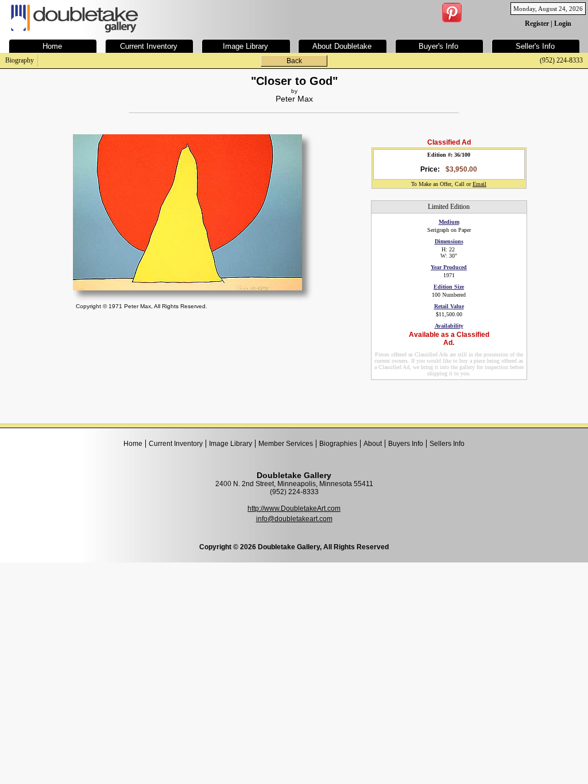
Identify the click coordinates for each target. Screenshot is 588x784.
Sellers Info (447, 444)
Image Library (230, 444)
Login (562, 24)
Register (537, 24)
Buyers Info (405, 444)
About (372, 444)
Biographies (338, 444)
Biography (19, 60)
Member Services (285, 444)
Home (132, 444)
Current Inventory (176, 444)
